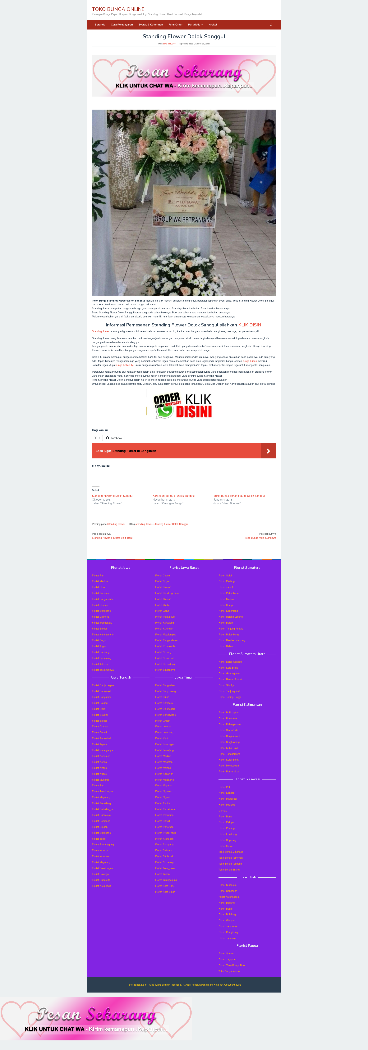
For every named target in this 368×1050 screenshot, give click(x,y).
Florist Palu (225, 787)
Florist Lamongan (164, 744)
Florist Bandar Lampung (232, 640)
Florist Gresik (162, 720)
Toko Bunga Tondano (230, 863)
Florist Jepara (99, 744)
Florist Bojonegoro (165, 709)
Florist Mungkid (100, 779)
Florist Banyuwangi (165, 691)
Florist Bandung (100, 652)
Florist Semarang (101, 658)
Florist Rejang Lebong (231, 616)
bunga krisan (250, 361)
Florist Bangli (226, 908)
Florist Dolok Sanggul (230, 661)
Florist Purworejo (101, 815)
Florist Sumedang (165, 664)
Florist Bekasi (163, 587)
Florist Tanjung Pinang (231, 628)
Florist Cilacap (100, 605)
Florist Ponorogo (164, 827)
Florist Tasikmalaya (103, 669)
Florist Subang (163, 652)
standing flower (144, 524)
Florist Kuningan (164, 628)
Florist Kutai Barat (229, 759)
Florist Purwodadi (101, 738)
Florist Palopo (226, 822)
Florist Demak (100, 732)
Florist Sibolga (226, 685)
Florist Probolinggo (165, 832)
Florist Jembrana (228, 926)
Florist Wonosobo (101, 856)
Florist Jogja (99, 646)
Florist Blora (98, 587)
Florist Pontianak (228, 718)
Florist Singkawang (229, 742)
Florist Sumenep (164, 862)
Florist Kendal (99, 762)
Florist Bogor (99, 640)
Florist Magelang (101, 797)
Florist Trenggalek (102, 622)
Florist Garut (162, 610)
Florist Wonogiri (100, 850)
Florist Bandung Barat (167, 593)
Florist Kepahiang (228, 610)
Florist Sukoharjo (101, 610)
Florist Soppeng (227, 840)
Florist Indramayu (165, 616)
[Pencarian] (271, 25)
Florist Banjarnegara (103, 685)
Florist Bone (225, 816)
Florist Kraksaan (164, 838)
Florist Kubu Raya (228, 748)
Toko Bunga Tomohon (231, 857)
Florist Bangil (162, 821)
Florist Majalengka (165, 634)
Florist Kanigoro (164, 703)
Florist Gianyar (227, 920)
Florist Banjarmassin (230, 736)
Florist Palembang (229, 634)
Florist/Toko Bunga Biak (232, 965)
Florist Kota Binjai (228, 667)
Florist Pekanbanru (229, 593)
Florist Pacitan (163, 803)
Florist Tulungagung (166, 880)
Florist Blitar (162, 697)
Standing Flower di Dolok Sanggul (112, 496)
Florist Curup (226, 605)
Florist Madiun (100, 581)
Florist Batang (100, 703)
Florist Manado (227, 804)
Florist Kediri (162, 738)
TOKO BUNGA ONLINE (118, 9)
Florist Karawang (164, 622)
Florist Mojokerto (164, 779)
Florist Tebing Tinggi (230, 697)
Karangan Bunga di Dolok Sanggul (174, 496)
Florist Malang (163, 768)
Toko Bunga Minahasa (231, 851)
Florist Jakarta (100, 664)
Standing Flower (116, 524)
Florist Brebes (100, 628)
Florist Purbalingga (102, 809)
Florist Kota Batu (164, 886)
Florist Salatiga (100, 874)
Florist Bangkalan (165, 685)
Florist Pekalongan (102, 791)
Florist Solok (225, 575)
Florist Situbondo (164, 856)
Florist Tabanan (227, 938)
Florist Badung (227, 902)
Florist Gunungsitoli (229, 673)
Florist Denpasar (228, 891)
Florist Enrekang (228, 834)
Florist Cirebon (163, 605)
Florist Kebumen (101, 593)
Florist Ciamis (163, 575)
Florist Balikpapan (228, 712)
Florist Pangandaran (103, 599)
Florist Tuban (162, 874)
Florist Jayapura (227, 959)
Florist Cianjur (163, 599)
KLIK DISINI (250, 325)
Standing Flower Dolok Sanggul (171, 524)
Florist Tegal (99, 838)
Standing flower (100, 331)
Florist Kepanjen (164, 773)
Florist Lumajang (164, 750)
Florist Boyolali (100, 714)
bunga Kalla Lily (124, 365)
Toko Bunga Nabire (229, 971)
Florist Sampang (164, 844)
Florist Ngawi (162, 797)
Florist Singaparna (165, 669)
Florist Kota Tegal (102, 886)
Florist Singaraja (228, 885)
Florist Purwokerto (102, 691)
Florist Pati (98, 575)
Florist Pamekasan (165, 809)
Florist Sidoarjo (163, 850)
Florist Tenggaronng (229, 754)
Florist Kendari (227, 792)
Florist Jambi (226, 587)
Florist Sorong (226, 953)
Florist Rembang (101, 821)
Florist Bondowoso (165, 714)
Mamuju (223, 810)
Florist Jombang (164, 732)
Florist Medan (226, 599)
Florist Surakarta (101, 880)
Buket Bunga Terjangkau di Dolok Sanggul (239, 496)
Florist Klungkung (228, 932)
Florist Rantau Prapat (230, 679)
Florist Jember (163, 726)
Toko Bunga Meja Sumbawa (260, 535)
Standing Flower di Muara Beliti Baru (112, 535)
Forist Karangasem (229, 896)
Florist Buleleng (227, 914)
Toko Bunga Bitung (229, 869)
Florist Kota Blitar (165, 891)
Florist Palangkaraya (230, 724)
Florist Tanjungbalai (229, 691)
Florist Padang (227, 581)
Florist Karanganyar (103, 634)
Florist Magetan (163, 762)
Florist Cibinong (100, 616)
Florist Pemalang (101, 803)
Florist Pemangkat (229, 771)
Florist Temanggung (103, 844)
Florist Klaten (99, 768)
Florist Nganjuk (163, 791)
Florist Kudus (99, 773)
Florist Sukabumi (164, 658)
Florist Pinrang (227, 828)
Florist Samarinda (228, 730)
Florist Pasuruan (164, 815)
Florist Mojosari (163, 785)
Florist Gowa (225, 846)
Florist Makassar (228, 798)
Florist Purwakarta (165, 646)
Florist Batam (226, 622)
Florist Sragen (100, 827)
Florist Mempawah (229, 765)
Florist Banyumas (102, 697)
